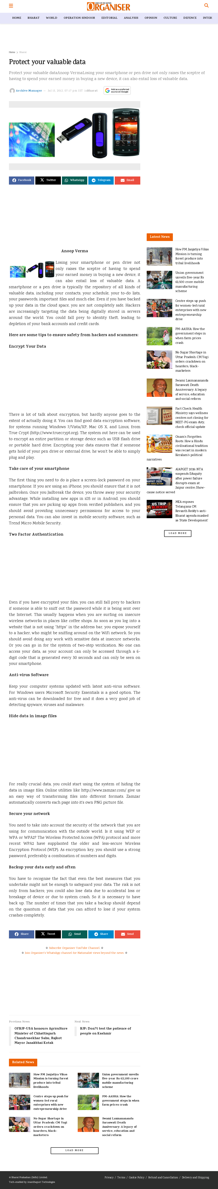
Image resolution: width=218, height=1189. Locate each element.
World (51, 18)
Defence (189, 18)
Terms (121, 1178)
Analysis (131, 18)
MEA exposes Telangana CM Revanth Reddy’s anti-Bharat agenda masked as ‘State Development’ (191, 511)
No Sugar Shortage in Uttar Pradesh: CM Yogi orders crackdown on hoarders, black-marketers (50, 1127)
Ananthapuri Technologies (41, 1182)
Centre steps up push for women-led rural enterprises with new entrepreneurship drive (51, 1103)
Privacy (109, 1178)
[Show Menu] (11, 6)
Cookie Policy (136, 1178)
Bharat (33, 18)
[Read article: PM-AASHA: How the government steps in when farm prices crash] (88, 1102)
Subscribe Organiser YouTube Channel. (74, 948)
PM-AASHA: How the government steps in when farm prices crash (120, 1100)
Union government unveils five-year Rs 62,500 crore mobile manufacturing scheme (120, 1081)
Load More (74, 1151)
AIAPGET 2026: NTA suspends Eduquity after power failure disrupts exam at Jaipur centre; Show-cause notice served (176, 481)
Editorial (109, 18)
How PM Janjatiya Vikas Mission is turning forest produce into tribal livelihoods (50, 1081)
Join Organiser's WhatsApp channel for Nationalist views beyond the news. (74, 953)
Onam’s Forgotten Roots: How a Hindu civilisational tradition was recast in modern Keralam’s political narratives (177, 448)
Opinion (151, 18)
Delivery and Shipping (195, 1178)
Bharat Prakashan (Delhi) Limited (29, 1177)
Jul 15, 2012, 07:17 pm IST (65, 91)
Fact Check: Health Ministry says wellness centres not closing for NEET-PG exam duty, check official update (191, 418)
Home (16, 18)
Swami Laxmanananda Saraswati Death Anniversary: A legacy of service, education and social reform (119, 1127)
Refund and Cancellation (163, 1178)
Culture (170, 18)
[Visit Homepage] (108, 6)
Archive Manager (29, 91)
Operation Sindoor (79, 18)
